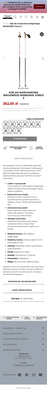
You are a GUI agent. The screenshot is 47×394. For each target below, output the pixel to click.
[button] (43, 58)
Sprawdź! (39, 6)
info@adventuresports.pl (23, 365)
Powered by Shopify (23, 388)
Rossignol (23, 88)
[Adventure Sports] (7, 17)
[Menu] (42, 17)
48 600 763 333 (24, 356)
